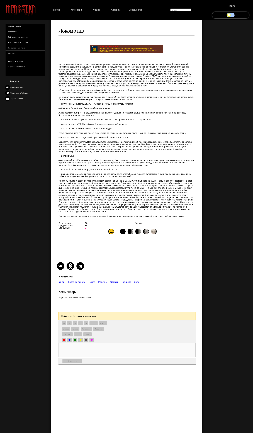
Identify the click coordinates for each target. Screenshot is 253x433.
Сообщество (135, 10)
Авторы (11, 53)
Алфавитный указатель (18, 42)
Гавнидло (126, 282)
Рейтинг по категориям (18, 37)
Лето (136, 282)
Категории (76, 10)
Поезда (91, 282)
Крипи (56, 10)
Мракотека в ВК (16, 87)
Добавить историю (16, 61)
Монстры (102, 282)
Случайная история (16, 67)
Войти (232, 6)
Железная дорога (76, 282)
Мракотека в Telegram (19, 93)
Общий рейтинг (15, 26)
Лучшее (96, 10)
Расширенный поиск (17, 48)
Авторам (115, 10)
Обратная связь (17, 99)
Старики (114, 282)
